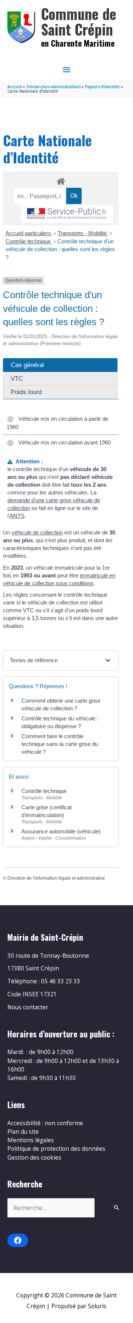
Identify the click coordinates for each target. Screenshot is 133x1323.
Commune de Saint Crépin (78, 21)
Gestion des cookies (34, 1157)
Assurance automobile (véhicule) (60, 831)
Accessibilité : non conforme (45, 1123)
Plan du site (23, 1131)
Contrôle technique (29, 241)
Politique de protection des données (56, 1148)
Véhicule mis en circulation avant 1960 (63, 442)
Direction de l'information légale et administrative (56, 878)
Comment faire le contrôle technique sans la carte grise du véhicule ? (59, 744)
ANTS (17, 516)
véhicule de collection (37, 532)
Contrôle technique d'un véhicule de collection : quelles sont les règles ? (60, 249)
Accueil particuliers (29, 233)
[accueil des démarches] (60, 180)
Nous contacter (27, 1007)
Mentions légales (30, 1140)
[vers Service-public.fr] (67, 214)
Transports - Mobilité (83, 233)
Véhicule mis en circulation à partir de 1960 (57, 423)
